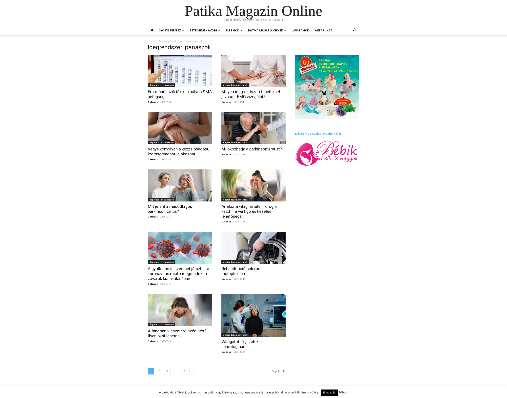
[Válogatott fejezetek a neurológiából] (253, 315)
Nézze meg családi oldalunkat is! (318, 133)
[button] (354, 31)
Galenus (153, 101)
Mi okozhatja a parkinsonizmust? (251, 149)
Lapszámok (300, 30)
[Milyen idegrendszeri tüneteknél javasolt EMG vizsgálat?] (253, 71)
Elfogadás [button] (329, 392)
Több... (343, 392)
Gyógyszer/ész (170, 30)
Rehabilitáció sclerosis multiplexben (242, 271)
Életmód (232, 30)
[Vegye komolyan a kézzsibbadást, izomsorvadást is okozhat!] (180, 128)
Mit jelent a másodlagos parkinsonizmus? (170, 209)
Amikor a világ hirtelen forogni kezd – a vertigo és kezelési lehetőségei (249, 211)
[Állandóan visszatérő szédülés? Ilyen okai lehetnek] (180, 310)
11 (184, 371)
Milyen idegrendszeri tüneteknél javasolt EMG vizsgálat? (250, 94)
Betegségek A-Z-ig (203, 30)
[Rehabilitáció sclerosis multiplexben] (253, 248)
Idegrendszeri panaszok (161, 85)
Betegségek (165, 41)
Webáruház (323, 30)
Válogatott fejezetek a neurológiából (241, 344)
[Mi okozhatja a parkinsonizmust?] (253, 128)
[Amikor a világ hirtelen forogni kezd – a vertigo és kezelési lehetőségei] (253, 185)
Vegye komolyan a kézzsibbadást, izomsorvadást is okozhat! (178, 151)
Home (151, 41)
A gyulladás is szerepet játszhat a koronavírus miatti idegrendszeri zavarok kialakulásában (178, 273)
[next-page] (192, 371)
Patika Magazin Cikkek (265, 30)
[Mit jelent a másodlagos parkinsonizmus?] (180, 185)
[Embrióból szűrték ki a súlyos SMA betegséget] (180, 71)
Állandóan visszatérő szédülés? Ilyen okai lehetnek (177, 333)
